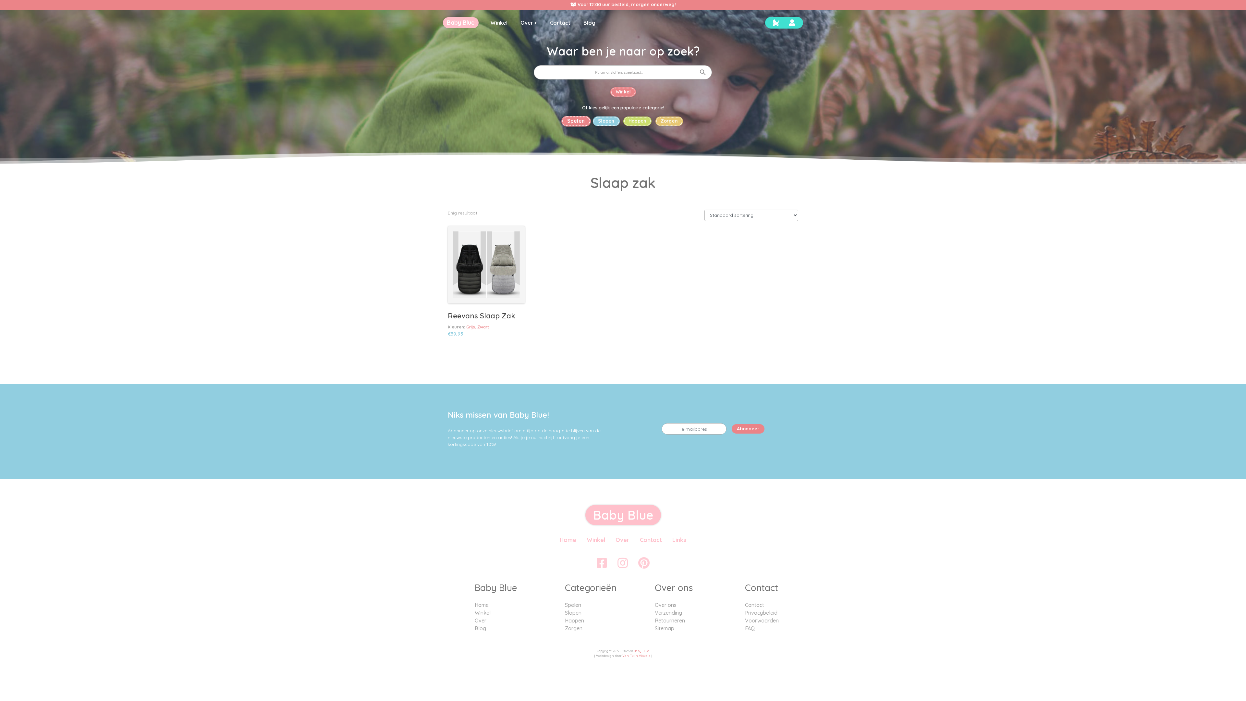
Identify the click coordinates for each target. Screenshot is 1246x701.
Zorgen (669, 121)
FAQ (750, 628)
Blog (480, 628)
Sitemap (664, 628)
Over (622, 539)
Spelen (576, 121)
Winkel (623, 92)
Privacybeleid (761, 612)
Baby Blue (641, 651)
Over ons (666, 605)
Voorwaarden (762, 620)
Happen (637, 121)
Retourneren (670, 620)
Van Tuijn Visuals (636, 656)
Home (568, 539)
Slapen (606, 121)
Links (679, 539)
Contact (651, 539)
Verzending (668, 612)
